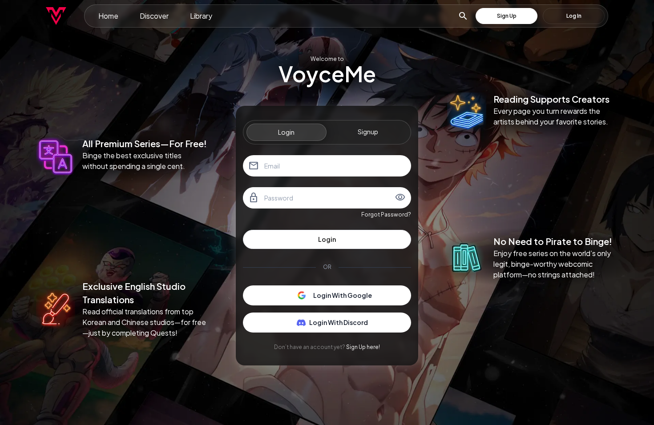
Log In (573, 15)
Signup (368, 132)
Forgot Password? (386, 214)
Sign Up (507, 15)
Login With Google (342, 295)
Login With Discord (338, 322)
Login (286, 132)
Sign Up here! (363, 347)
